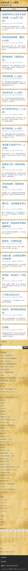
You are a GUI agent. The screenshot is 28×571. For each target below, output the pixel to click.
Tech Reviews (23, 569)
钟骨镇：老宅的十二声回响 (7, 366)
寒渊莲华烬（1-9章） (6, 417)
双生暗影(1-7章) (4, 481)
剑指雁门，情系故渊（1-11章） (8, 419)
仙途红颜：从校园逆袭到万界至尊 (9, 364)
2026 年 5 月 (4, 500)
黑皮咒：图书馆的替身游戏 (7, 372)
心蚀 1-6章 (3, 408)
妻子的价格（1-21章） (12, 128)
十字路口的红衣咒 (11, 294)
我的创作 (3, 522)
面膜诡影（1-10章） (5, 450)
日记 (2, 524)
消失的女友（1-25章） (13, 92)
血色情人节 (3, 433)
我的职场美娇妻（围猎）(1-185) (8, 380)
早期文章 (3, 341)
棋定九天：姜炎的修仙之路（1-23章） (10, 397)
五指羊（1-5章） (5, 458)
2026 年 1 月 (4, 511)
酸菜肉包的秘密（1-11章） (7, 453)
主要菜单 (14, 9)
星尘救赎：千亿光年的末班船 (8, 483)
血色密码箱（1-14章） (6, 439)
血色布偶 (3, 400)
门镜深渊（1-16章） (5, 472)
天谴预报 (3, 403)
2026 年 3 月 (4, 505)
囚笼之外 (3, 428)
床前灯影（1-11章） (5, 436)
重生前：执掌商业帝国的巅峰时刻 (9, 358)
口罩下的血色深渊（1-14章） (8, 456)
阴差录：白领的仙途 (12, 241)
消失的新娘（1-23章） (13, 76)
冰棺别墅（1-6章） (5, 422)
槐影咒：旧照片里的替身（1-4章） (9, 389)
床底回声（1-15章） (5, 442)
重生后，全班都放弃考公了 (7, 355)
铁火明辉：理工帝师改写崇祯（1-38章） (10, 467)
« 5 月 (13, 545)
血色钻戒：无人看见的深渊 (7, 425)
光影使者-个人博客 (10, 2)
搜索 (1, 345)
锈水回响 (3, 386)
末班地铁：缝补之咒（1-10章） (8, 391)
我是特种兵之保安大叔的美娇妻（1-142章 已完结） (14, 17)
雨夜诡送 (3, 383)
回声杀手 (3, 414)
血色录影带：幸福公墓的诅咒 (8, 489)
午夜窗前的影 (4, 492)
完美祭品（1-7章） (5, 430)
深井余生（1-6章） (5, 475)
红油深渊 (3, 447)
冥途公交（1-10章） (5, 464)
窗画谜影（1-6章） (5, 478)
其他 (2, 519)
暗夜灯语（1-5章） (5, 461)
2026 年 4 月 (4, 502)
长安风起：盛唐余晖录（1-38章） (9, 469)
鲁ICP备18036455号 (9, 552)
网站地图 (3, 557)
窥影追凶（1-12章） (5, 444)
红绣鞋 (5, 327)
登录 (1, 548)
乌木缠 (2, 394)
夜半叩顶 (3, 486)
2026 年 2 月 (4, 508)
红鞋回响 (3, 411)
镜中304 (3, 405)
